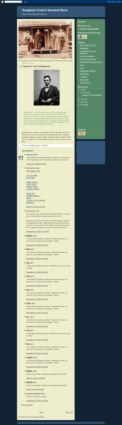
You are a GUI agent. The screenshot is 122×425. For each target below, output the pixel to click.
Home (41, 412)
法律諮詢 (29, 357)
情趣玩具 (36, 196)
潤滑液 (28, 194)
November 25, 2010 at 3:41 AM (37, 259)
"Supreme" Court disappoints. (92, 95)
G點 (30, 175)
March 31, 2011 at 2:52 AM (35, 378)
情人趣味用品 (40, 200)
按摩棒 (34, 175)
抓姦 (27, 263)
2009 (82, 99)
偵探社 (28, 303)
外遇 (27, 276)
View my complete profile (89, 29)
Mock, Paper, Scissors (88, 45)
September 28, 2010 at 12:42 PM (37, 231)
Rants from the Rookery (88, 59)
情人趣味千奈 (31, 200)
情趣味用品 (30, 203)
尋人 (27, 317)
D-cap (82, 65)
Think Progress (85, 83)
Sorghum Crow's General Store (45, 10)
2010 (82, 90)
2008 (82, 102)
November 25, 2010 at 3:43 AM (37, 353)
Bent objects (84, 80)
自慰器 (35, 187)
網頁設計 (29, 236)
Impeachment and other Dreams (91, 62)
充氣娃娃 (34, 182)
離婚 (27, 249)
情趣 (27, 171)
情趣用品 (33, 171)
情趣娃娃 (29, 187)
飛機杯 (28, 182)
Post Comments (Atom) (36, 417)
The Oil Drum (84, 74)
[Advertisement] (88, 117)
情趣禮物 (29, 196)
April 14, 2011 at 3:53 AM (35, 389)
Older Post (69, 412)
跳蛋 (27, 178)
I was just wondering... (87, 56)
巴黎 (38, 171)
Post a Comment (27, 405)
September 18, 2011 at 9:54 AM (37, 401)
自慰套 (28, 184)
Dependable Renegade (87, 71)
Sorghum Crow (85, 26)
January (85, 92)
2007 (82, 105)
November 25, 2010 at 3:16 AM (37, 245)
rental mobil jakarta (33, 393)
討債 (27, 330)
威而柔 (28, 198)
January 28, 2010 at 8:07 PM (36, 164)
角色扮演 (36, 189)
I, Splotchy (83, 77)
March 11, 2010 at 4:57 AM (35, 207)
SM (27, 175)
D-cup (82, 68)
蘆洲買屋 (29, 382)
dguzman (29, 154)
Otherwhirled (84, 48)
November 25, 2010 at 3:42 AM (37, 272)
